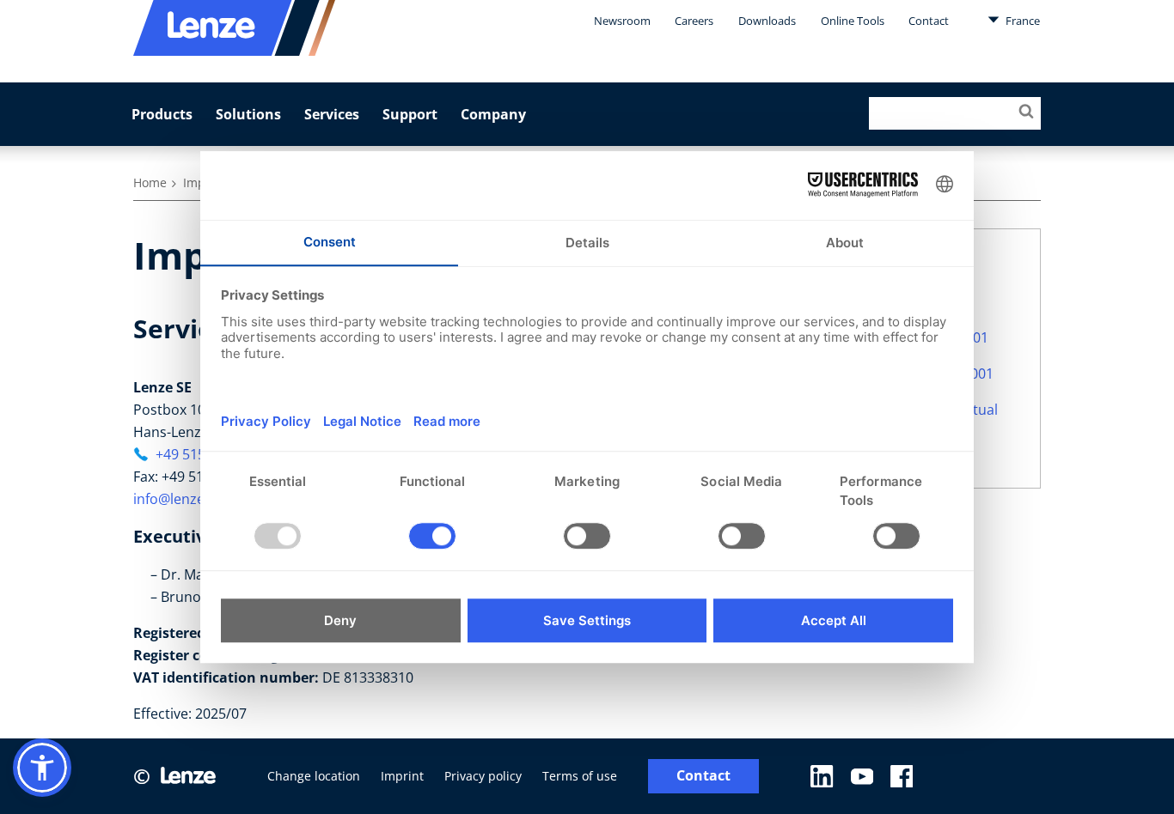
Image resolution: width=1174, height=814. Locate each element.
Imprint (402, 776)
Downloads (767, 20)
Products (162, 114)
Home (150, 182)
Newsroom (622, 20)
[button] (42, 768)
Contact (928, 20)
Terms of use (579, 776)
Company (493, 114)
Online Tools (852, 20)
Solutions (248, 114)
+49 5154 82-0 (200, 454)
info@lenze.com (184, 498)
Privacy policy (483, 776)
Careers (694, 20)
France (1021, 20)
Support (409, 114)
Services (331, 114)
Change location (313, 776)
